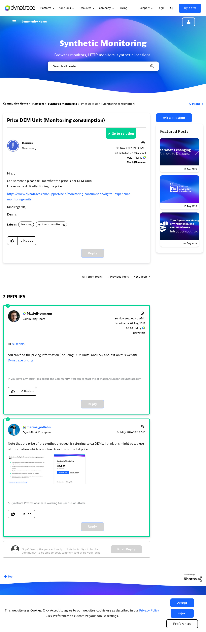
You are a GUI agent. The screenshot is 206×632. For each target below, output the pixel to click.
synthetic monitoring (51, 224)
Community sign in (188, 21)
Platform (38, 104)
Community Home (34, 21)
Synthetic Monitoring (62, 104)
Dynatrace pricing (20, 360)
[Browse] (16, 22)
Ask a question (174, 118)
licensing (26, 224)
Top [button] (10, 576)
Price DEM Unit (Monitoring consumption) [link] (108, 104)
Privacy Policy (149, 610)
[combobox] (103, 66)
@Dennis (18, 344)
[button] (182, 602)
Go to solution (123, 134)
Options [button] (194, 104)
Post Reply (126, 549)
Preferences (182, 624)
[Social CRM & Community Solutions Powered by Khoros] (193, 578)
